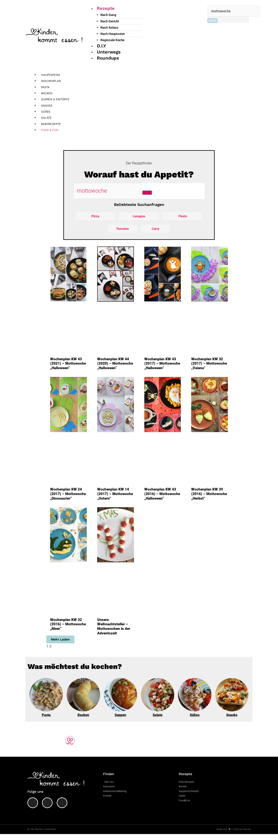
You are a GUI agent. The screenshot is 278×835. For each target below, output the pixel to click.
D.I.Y (101, 46)
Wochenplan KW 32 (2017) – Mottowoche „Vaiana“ (209, 363)
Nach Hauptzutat (112, 34)
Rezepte (106, 8)
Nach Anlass (109, 27)
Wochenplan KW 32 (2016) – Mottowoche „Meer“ (68, 624)
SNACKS (46, 105)
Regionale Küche (112, 40)
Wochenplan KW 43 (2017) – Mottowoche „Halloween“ (162, 363)
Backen (83, 715)
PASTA (45, 87)
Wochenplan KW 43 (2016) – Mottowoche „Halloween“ (162, 494)
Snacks (231, 715)
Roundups (108, 58)
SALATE (46, 117)
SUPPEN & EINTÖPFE (55, 99)
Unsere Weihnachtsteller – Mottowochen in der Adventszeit (113, 626)
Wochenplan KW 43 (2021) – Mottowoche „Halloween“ (68, 363)
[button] (60, 639)
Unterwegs (109, 52)
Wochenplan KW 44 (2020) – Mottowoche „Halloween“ (115, 363)
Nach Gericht (109, 21)
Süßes (195, 715)
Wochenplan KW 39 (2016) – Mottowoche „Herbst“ (209, 494)
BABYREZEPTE (51, 124)
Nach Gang (108, 15)
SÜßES (45, 111)
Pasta (46, 715)
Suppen (120, 715)
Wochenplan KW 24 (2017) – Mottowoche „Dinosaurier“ (68, 494)
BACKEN (46, 93)
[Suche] (212, 21)
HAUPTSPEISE (50, 75)
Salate (157, 715)
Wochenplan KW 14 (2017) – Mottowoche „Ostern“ (115, 494)
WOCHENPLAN (51, 81)
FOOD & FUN (49, 130)
